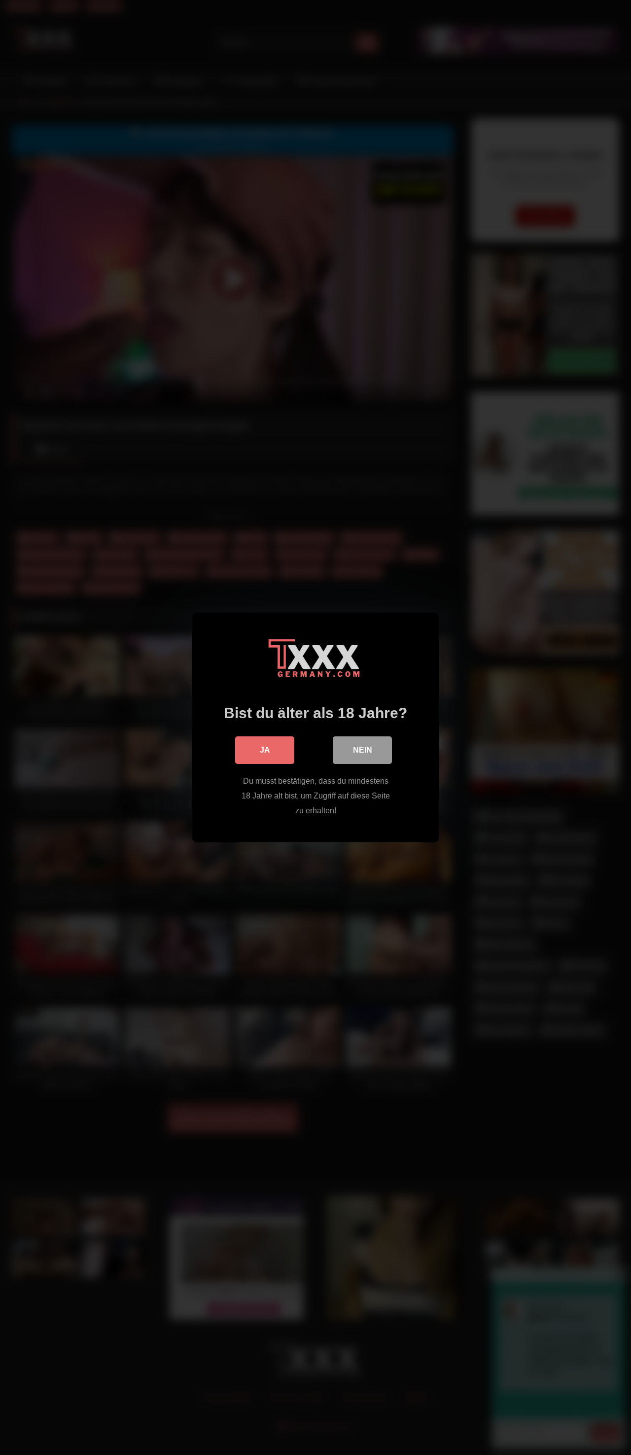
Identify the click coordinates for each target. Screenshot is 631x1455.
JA (265, 750)
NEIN (362, 750)
